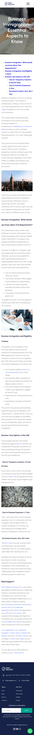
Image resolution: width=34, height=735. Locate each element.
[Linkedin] (14, 729)
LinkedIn (24, 633)
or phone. (20, 653)
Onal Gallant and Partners (12, 622)
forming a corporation (13, 604)
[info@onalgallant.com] (9, 681)
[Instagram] (20, 729)
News (3, 690)
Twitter (12, 633)
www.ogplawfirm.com (9, 630)
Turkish (12, 639)
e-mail (14, 653)
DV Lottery (18, 613)
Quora (18, 633)
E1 (7, 477)
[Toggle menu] (28, 4)
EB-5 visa (8, 543)
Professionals (19, 690)
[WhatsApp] (30, 731)
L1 (5, 517)
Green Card (17, 610)
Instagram (5, 633)
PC (20, 587)
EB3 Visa (8, 613)
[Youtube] (17, 729)
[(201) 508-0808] (23, 681)
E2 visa (14, 477)
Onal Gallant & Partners (10, 587)
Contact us (4, 700)
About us (4, 697)
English (21, 639)
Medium (4, 636)
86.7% (19, 444)
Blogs (3, 694)
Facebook (22, 630)
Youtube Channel (21, 636)
